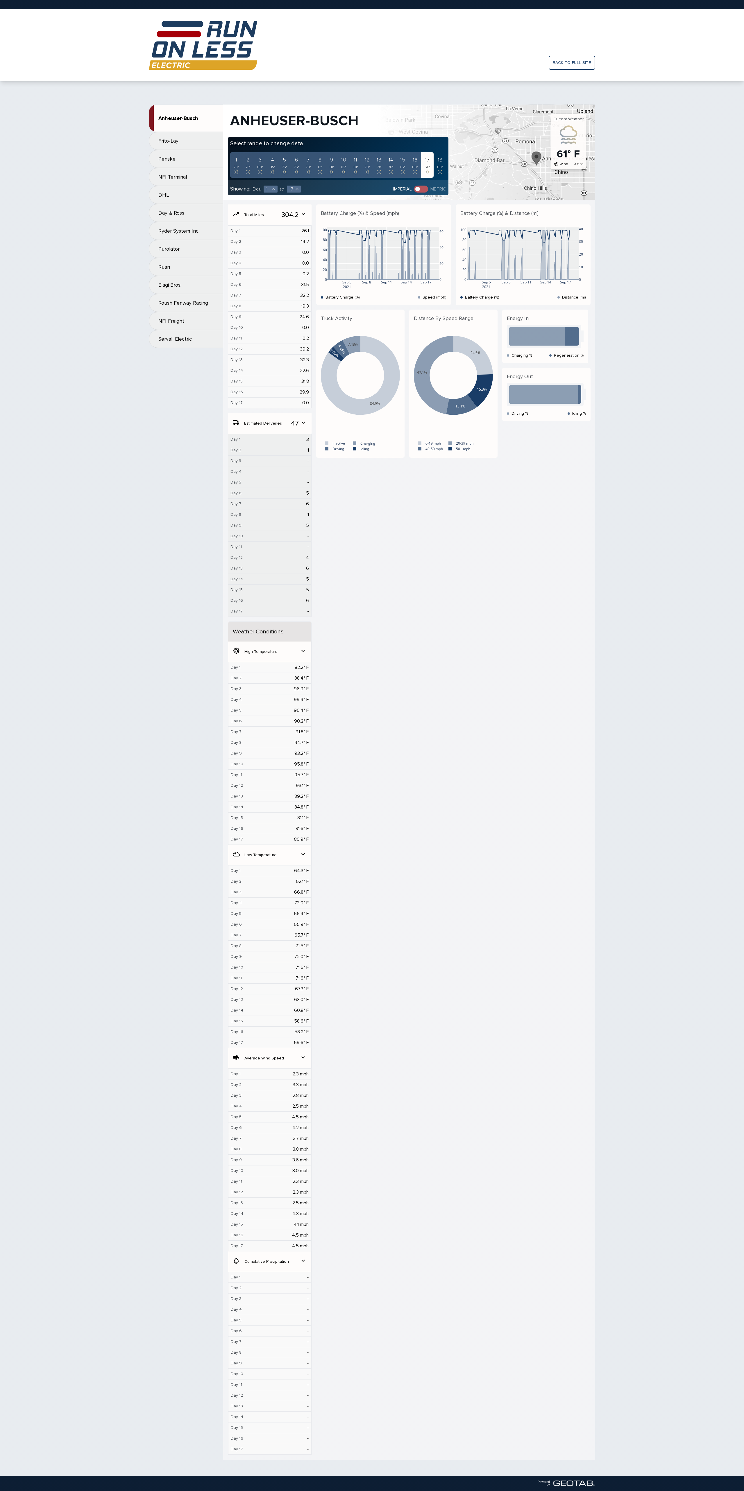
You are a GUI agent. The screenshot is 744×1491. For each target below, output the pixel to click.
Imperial (402, 189)
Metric (438, 189)
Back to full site (572, 62)
